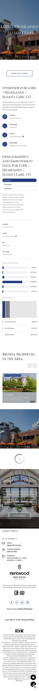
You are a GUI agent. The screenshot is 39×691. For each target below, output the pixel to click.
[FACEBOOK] (11, 602)
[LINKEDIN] (22, 602)
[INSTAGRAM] (17, 602)
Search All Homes (19, 73)
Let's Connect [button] (19, 515)
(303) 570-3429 (12, 551)
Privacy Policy (28, 620)
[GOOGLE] (28, 602)
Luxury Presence (24, 609)
